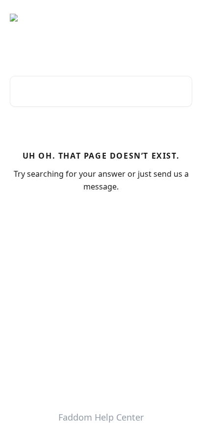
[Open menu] (183, 18)
